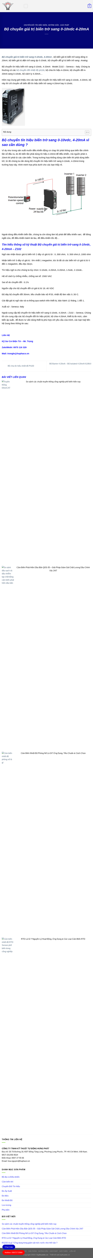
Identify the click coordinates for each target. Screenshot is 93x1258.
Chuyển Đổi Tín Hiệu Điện (35, 25)
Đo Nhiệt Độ (7, 1200)
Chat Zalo (9, 1247)
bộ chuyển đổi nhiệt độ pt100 (30, 70)
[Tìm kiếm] (85, 6)
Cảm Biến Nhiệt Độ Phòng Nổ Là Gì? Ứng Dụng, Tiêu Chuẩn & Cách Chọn (34, 1233)
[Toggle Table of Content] (86, 132)
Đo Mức (5, 1196)
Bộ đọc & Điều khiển (10, 1177)
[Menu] (26, 6)
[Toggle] (90, 1177)
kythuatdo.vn (65, 1255)
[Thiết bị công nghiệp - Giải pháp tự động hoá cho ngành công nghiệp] (11, 6)
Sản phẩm (32, 1251)
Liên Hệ (72, 1251)
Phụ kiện (5, 1210)
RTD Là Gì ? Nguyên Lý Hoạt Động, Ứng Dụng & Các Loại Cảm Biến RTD (34, 1238)
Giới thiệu (63, 1251)
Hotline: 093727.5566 (13, 1252)
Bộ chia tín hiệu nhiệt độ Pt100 (20, 366)
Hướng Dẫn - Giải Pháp (58, 25)
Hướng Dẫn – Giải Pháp (48, 1251)
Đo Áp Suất (7, 1191)
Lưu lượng (6, 1205)
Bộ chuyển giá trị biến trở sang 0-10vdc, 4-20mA (27, 57)
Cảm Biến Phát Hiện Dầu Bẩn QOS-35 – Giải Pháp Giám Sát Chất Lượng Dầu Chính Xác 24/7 (42, 1229)
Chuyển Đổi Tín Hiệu (11, 1186)
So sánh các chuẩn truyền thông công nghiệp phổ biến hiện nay (29, 1224)
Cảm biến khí (7, 1182)
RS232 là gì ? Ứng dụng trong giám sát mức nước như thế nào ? (29, 1243)
